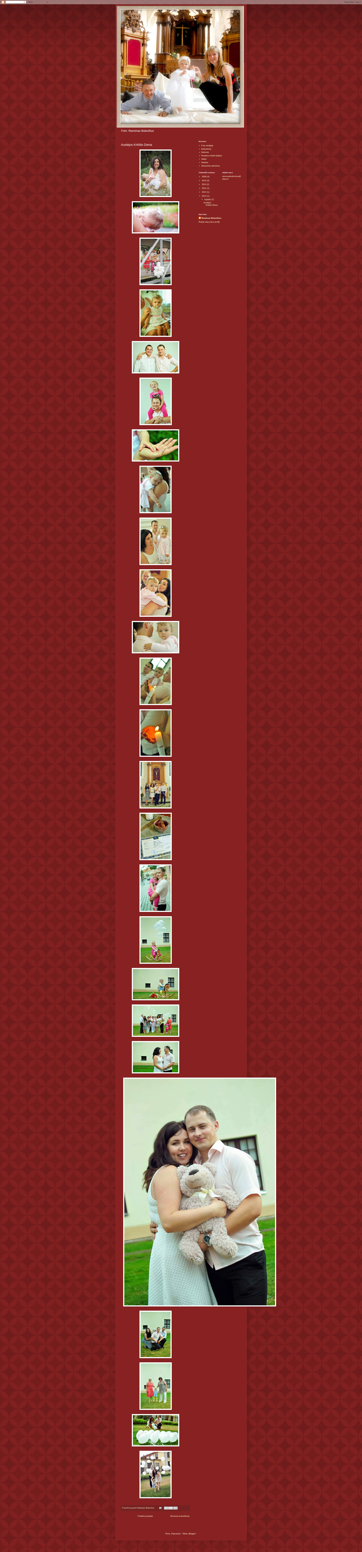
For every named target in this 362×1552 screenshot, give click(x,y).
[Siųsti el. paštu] (165, 1508)
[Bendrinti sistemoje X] (170, 1508)
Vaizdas (204, 162)
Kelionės (205, 152)
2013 (204, 192)
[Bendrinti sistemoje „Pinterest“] (176, 1508)
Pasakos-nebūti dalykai (211, 155)
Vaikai (203, 159)
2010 (204, 180)
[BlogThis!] (168, 1508)
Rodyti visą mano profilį (209, 222)
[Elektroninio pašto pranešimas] (160, 1508)
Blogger (192, 1533)
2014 (204, 196)
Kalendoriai (206, 149)
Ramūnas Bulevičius (211, 218)
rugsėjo (207, 199)
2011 (204, 184)
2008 (204, 176)
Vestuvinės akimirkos (210, 166)
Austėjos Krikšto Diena (211, 203)
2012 (204, 188)
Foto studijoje (207, 145)
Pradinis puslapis (145, 1516)
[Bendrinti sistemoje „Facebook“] (173, 1508)
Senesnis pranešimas (179, 1516)
